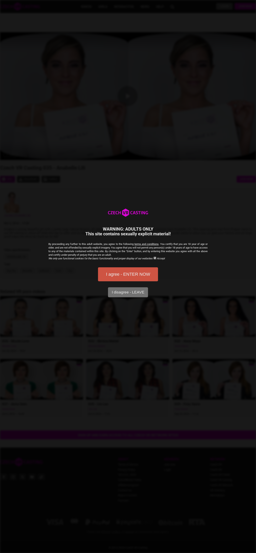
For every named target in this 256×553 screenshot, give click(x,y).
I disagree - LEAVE (128, 292)
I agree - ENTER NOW (128, 274)
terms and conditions (146, 244)
